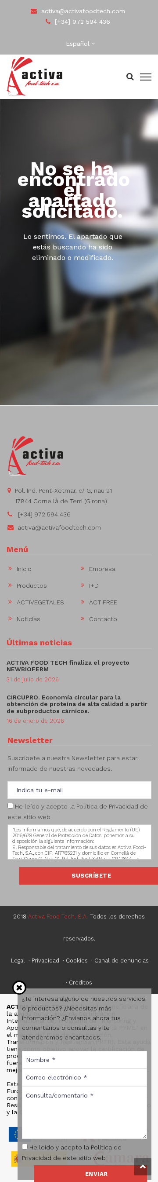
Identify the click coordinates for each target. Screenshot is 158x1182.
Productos (32, 585)
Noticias (28, 618)
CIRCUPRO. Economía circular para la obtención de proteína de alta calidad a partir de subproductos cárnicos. (77, 704)
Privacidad (45, 960)
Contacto (103, 618)
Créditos (80, 982)
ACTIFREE (103, 602)
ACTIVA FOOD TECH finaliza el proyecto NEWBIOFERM (68, 666)
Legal (18, 960)
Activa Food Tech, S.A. (58, 916)
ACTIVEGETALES (40, 602)
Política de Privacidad (107, 806)
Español (78, 43)
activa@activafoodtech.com (83, 11)
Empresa (102, 568)
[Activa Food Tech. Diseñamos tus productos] (34, 76)
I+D (94, 585)
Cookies (77, 960)
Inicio (24, 568)
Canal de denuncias (121, 960)
